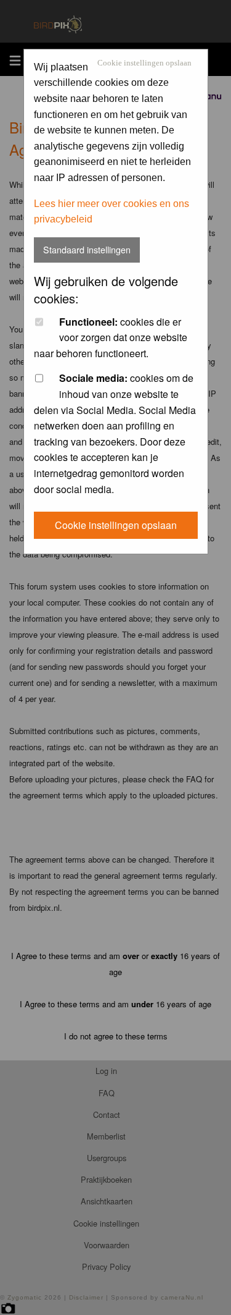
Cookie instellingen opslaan (144, 63)
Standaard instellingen (87, 249)
